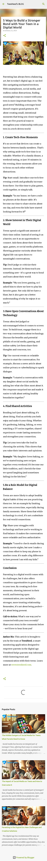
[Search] (43, 4)
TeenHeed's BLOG (15, 4)
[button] (4, 35)
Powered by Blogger (25, 857)
